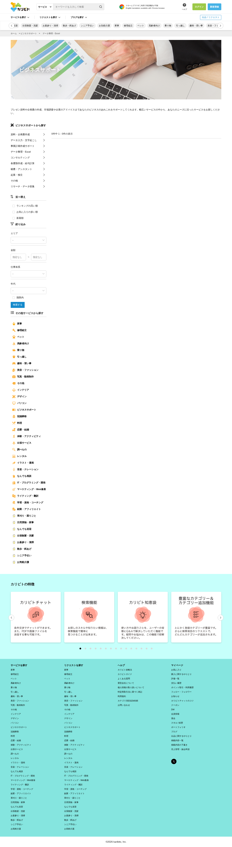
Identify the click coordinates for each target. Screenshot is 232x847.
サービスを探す (19, 665)
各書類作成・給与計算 (22, 163)
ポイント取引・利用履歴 (182, 687)
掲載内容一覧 (177, 740)
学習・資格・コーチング (30, 502)
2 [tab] (86, 649)
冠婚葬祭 (22, 416)
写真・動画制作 (25, 376)
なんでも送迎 (24, 529)
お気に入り (176, 670)
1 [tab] (81, 649)
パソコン (22, 403)
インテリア (23, 389)
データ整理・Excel (51, 33)
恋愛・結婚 (23, 429)
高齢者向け (23, 343)
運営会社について (126, 683)
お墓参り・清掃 (25, 542)
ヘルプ (184, 9)
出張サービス (24, 442)
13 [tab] (142, 649)
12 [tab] (137, 649)
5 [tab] (101, 649)
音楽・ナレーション (28, 469)
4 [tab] (96, 649)
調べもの (22, 449)
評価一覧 (175, 678)
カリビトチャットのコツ (182, 701)
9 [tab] (122, 649)
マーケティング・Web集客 (31, 489)
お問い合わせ (124, 705)
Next (221, 618)
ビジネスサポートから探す (30, 125)
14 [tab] (147, 649)
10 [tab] (127, 649)
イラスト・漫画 (25, 462)
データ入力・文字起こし (24, 140)
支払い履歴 (176, 683)
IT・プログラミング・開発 (31, 482)
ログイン (199, 6)
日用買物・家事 (25, 522)
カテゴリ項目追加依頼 (128, 701)
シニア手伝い (24, 555)
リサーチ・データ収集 (22, 186)
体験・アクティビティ (29, 436)
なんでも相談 (24, 476)
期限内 (20, 297)
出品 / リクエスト (210, 17)
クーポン (175, 705)
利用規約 (122, 696)
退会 (173, 718)
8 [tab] (117, 649)
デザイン (22, 396)
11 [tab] (132, 649)
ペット (20, 336)
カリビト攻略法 (125, 670)
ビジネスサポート (29, 33)
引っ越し (22, 356)
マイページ (177, 665)
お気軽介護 (23, 562)
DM (172, 709)
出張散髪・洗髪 (25, 535)
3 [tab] (91, 649)
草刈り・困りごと (26, 515)
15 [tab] (152, 649)
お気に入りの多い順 (27, 212)
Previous (11, 618)
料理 (19, 423)
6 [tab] (106, 649)
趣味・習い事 (24, 363)
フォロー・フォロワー (181, 692)
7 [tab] (111, 649)
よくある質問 (124, 678)
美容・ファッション (28, 370)
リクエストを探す (73, 665)
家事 (19, 323)
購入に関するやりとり (181, 674)
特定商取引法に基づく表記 (130, 692)
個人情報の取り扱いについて (131, 687)
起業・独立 (17, 174)
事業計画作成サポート (22, 146)
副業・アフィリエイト (29, 509)
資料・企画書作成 (20, 134)
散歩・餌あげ (24, 548)
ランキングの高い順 (27, 205)
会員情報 (175, 714)
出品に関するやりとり (181, 736)
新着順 (20, 218)
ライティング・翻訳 (28, 495)
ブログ (174, 731)
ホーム (14, 33)
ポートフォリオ (178, 727)
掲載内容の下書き (179, 745)
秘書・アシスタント (21, 169)
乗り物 (20, 350)
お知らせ (175, 696)
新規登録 (214, 6)
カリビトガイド (125, 674)
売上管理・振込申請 (180, 749)
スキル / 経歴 (177, 723)
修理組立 (22, 330)
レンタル (22, 456)
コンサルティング (20, 157)
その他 (14, 180)
